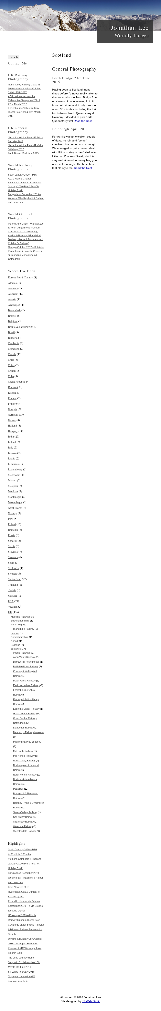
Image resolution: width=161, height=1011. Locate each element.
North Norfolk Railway (25, 774)
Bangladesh (14, 310)
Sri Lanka (13, 568)
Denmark (13, 387)
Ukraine (12, 595)
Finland (12, 398)
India (11, 436)
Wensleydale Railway (24, 831)
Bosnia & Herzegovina (20, 327)
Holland (12, 425)
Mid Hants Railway (23, 751)
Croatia (12, 370)
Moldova (13, 491)
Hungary (13, 431)
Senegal (12, 541)
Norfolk (14, 641)
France (12, 403)
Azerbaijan (14, 305)
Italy (10, 447)
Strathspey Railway (23, 821)
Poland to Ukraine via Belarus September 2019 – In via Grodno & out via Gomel (25, 906)
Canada (12, 354)
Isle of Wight (17, 624)
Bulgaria (12, 338)
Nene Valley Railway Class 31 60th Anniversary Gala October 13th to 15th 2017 (24, 88)
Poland (12, 524)
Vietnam (12, 606)
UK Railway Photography (18, 76)
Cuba (11, 376)
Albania (12, 283)
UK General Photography (18, 129)
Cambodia (13, 343)
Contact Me (17, 63)
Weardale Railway (23, 826)
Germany (13, 414)
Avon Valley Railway (24, 657)
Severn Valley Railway (25, 812)
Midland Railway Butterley (27, 741)
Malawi (12, 480)
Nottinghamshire (19, 637)
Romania (13, 530)
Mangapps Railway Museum (28, 732)
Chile (11, 359)
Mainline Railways (20, 616)
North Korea (15, 508)
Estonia (12, 392)
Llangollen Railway (23, 727)
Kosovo (12, 453)
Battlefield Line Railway (25, 666)
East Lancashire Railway (26, 685)
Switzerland (14, 579)
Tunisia (12, 590)
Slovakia (13, 552)
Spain (11, 562)
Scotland (15, 645)
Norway (12, 513)
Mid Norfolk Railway (24, 756)
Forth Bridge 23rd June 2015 (71, 79)
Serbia (11, 546)
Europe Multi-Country (20, 277)
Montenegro (14, 497)
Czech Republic (16, 381)
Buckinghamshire (20, 620)
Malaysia (13, 486)
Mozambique (15, 502)
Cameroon (13, 349)
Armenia (13, 288)
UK (10, 612)
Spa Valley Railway (23, 817)
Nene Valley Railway (24, 760)
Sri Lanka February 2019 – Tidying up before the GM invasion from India (22, 976)
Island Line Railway (23, 629)
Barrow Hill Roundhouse (26, 661)
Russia (11, 535)
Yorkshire (16, 649)
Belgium (12, 321)
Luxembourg (15, 469)
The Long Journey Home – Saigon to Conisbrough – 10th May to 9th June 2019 (24, 962)
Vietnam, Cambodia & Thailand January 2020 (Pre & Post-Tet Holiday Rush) (24, 186)
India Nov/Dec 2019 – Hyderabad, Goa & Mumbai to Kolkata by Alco (24, 892)
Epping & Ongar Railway (26, 709)
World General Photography (20, 216)
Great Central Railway (25, 713)
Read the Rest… (84, 120)
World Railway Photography (20, 167)
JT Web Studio (91, 1001)
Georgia (12, 409)
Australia (13, 294)
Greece (12, 420)
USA (11, 601)
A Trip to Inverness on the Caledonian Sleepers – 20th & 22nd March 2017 (24, 100)
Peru (10, 519)
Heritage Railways (20, 652)
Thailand (13, 584)
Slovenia (13, 557)
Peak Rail (18, 788)
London (15, 633)
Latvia (11, 458)
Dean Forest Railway (24, 680)
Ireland (12, 442)
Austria (12, 299)
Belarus (12, 316)
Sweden (12, 573)
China (11, 365)
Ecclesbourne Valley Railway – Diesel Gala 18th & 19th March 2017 (24, 112)
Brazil (11, 332)
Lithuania (13, 464)
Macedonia (14, 475)
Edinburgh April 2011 (70, 128)
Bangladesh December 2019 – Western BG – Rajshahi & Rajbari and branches (26, 198)
